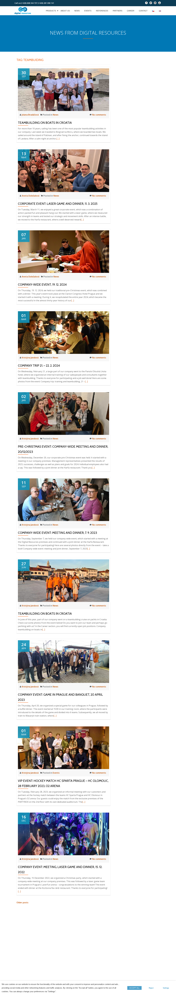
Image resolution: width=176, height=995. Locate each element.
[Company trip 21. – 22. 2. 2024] (63, 332)
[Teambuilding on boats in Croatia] (63, 89)
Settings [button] (166, 988)
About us (65, 11)
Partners (117, 11)
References (102, 11)
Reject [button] (151, 988)
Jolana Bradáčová (30, 114)
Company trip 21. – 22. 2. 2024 (39, 365)
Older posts (22, 902)
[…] (58, 138)
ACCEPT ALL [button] (134, 988)
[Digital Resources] (23, 10)
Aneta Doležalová (31, 195)
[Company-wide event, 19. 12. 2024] (63, 251)
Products (51, 11)
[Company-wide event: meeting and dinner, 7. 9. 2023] (63, 499)
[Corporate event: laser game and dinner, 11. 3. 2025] (63, 170)
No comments (99, 114)
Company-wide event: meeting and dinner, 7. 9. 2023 (57, 533)
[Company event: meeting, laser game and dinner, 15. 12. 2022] (63, 833)
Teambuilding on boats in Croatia (45, 123)
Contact (143, 11)
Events (87, 11)
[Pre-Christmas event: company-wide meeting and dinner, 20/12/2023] (63, 413)
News (77, 11)
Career (130, 11)
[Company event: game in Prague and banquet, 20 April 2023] (63, 661)
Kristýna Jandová (30, 357)
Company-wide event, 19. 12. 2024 (42, 284)
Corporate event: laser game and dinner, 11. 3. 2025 (57, 204)
